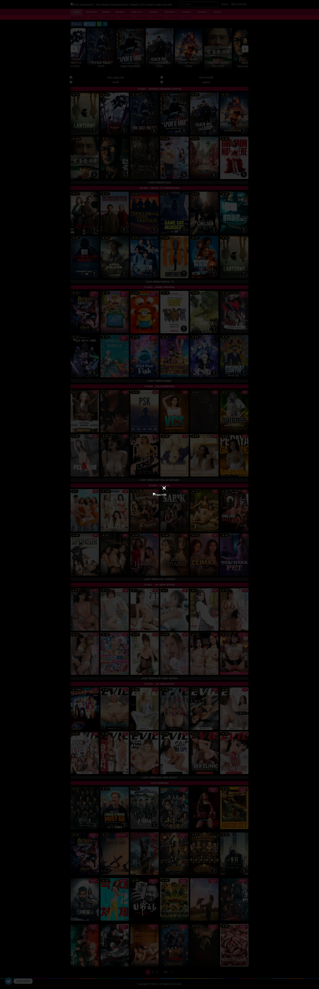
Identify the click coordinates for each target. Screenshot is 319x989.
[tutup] (164, 488)
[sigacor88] (159, 494)
